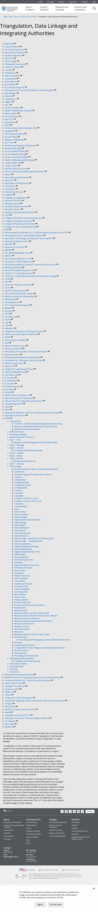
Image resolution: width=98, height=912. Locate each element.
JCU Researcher (21, 586)
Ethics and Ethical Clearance (26, 565)
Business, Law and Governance (55, 826)
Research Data (20, 610)
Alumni (8, 174)
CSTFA (8, 287)
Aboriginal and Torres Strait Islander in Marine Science (29, 90)
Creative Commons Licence (26, 498)
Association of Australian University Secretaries (26, 351)
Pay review (10, 724)
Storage (18, 642)
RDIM (5, 16)
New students (11, 113)
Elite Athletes (11, 93)
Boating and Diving (13, 267)
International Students (15, 52)
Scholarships (11, 78)
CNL (7, 322)
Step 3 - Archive (16, 447)
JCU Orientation (12, 116)
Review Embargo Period (25, 461)
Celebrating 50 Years (14, 192)
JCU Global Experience (15, 49)
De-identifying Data (23, 549)
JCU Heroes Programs (15, 87)
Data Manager (20, 517)
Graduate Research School (17, 206)
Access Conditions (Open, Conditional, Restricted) (36, 469)
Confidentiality (20, 487)
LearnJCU (73, 2)
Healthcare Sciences (56, 830)
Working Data (20, 653)
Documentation (21, 557)
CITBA (8, 279)
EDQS (7, 125)
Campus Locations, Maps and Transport (14, 826)
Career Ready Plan (13, 163)
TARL (7, 325)
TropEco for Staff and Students (19, 698)
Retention (18, 631)
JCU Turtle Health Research (17, 305)
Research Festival (13, 203)
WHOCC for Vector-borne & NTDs (20, 709)
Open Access (20, 597)
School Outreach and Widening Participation (25, 171)
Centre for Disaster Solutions (18, 284)
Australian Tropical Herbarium (19, 261)
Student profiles (12, 689)
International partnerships (17, 177)
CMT (7, 282)
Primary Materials (22, 602)
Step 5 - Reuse (16, 455)
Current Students (44, 8)
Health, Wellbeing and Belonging (20, 160)
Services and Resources (80, 831)
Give (94, 2)
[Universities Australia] (48, 869)
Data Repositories (22, 533)
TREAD (8, 695)
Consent (18, 490)
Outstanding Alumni (14, 404)
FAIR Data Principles (23, 567)
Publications (10, 73)
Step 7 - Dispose (17, 463)
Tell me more (56, 904)
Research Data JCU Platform (22, 437)
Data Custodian (21, 514)
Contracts (18, 493)
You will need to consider (27, 16)
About (6, 819)
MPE (7, 229)
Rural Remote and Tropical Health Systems (24, 235)
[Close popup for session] (94, 889)
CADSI (8, 319)
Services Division (12, 354)
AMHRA (8, 250)
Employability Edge (13, 148)
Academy (9, 194)
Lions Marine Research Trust (18, 258)
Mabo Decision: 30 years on (17, 395)
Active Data (19, 471)
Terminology (15, 466)
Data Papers (19, 525)
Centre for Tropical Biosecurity (19, 273)
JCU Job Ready (11, 136)
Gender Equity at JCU (14, 363)
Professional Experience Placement (21, 145)
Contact (84, 2)
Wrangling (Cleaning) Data (26, 655)
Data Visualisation (22, 543)
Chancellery (10, 186)
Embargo (18, 562)
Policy (7, 407)
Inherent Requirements (15, 372)
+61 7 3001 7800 (31, 861)
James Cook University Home (12, 7)
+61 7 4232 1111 (31, 857)
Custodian (18, 503)
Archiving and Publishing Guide (28, 450)
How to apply (11, 61)
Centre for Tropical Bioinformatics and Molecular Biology (31, 276)
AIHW (40, 800)
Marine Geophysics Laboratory (19, 398)
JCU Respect (10, 721)
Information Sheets (18, 663)
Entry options (11, 81)
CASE (7, 215)
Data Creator (20, 511)
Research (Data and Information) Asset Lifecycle (35, 426)
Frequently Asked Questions (22, 658)
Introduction (15, 421)
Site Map (13, 669)
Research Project (21, 626)
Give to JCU (10, 366)
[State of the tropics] (70, 869)
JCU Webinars (11, 380)
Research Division (13, 209)
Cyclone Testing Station (16, 290)
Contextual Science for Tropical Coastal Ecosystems (28, 680)
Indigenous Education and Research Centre (24, 331)
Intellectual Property (23, 583)
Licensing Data (21, 591)
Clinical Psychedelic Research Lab (20, 270)
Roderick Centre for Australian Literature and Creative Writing (33, 677)
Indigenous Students (33, 831)
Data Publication (21, 527)
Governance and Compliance (27, 429)
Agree (40, 904)
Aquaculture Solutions (15, 247)
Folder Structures (22, 575)
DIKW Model (19, 554)
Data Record (19, 530)
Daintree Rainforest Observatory (20, 296)
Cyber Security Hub (13, 348)
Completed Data (21, 482)
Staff (40, 2)
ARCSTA (8, 256)
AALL (7, 104)
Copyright (18, 495)
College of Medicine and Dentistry (20, 224)
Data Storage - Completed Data (28, 541)
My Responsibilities (18, 434)
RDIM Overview (16, 431)
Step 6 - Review (16, 458)
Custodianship (20, 506)
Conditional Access (22, 485)
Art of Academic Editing (15, 154)
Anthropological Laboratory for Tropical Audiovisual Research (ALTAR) (37, 232)
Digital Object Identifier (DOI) (27, 519)
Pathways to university (15, 64)
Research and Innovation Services (20, 212)
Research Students (32, 837)
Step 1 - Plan (12, 16)
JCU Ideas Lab (11, 317)
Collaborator (20, 479)
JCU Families (10, 84)
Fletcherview (10, 299)
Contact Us (14, 671)
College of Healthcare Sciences (19, 221)
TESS (7, 314)
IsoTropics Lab (12, 375)
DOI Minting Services (23, 559)
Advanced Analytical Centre (17, 241)
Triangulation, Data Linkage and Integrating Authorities (39, 647)
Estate (8, 337)
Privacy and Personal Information (29, 605)
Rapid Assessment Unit (15, 415)
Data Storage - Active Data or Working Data (34, 538)
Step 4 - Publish (17, 453)
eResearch (10, 328)
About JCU (9, 180)
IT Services (10, 377)
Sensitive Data (20, 637)
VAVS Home (10, 706)
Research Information (24, 623)
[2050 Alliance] (27, 870)
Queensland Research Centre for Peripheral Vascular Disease (32, 412)
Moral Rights (20, 594)
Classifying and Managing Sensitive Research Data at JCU (44, 639)
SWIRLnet (9, 692)
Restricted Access (22, 629)
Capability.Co (11, 99)
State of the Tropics (14, 683)
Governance (10, 189)
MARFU (8, 308)
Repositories (20, 607)
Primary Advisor (21, 599)
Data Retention (21, 535)
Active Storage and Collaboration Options (33, 474)
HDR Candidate (21, 578)
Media (8, 712)
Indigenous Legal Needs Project (19, 369)
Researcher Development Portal (19, 674)
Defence (9, 96)
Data (16, 509)
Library (61, 2)
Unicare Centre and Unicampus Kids (21, 128)
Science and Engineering (57, 836)
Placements (10, 122)
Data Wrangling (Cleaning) (26, 546)
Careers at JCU (11, 165)
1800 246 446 (8, 852)
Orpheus (9, 311)
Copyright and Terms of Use (18, 715)
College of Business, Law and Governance (24, 218)
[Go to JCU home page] (7, 810)
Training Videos (17, 666)
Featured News (9, 836)
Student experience (14, 55)
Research (9, 727)
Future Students (29, 8)
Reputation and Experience (17, 183)
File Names (19, 573)
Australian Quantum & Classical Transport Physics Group (30, 264)
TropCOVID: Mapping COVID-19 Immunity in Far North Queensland (35, 700)
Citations (18, 477)
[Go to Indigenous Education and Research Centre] (19, 878)
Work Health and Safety (16, 340)
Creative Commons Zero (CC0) (27, 501)
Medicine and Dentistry (57, 833)
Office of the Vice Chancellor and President (24, 401)
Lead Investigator (22, 589)
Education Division (13, 200)
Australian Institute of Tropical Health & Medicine (27, 718)
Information (19, 581)
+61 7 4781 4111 (31, 852)
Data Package (20, 522)
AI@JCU (8, 102)
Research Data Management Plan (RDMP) (33, 621)
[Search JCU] (94, 8)
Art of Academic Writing (15, 151)
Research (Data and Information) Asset (31, 613)
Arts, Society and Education (58, 822)
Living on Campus (13, 67)
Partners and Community (80, 8)
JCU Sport (9, 389)
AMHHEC (9, 244)
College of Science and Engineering (21, 226)
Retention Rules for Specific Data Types (32, 634)
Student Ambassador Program (19, 110)
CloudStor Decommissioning (27, 661)
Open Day (9, 58)
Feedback (90, 811)
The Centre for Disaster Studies (19, 293)
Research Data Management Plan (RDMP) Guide (35, 442)
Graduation (10, 131)
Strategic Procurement (15, 686)
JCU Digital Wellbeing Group (17, 253)
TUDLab (9, 703)
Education (75, 834)
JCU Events (10, 383)
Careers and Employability (17, 157)
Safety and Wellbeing (14, 139)
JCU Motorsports (13, 386)
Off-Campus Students (14, 134)
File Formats (19, 570)
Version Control (21, 650)
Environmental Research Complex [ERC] (23, 357)
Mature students (12, 75)
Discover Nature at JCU (15, 346)
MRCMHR (9, 44)
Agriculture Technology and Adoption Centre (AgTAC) (29, 238)
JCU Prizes (9, 142)
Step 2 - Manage (17, 445)
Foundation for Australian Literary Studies (24, 360)
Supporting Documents (24, 645)
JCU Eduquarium (12, 302)
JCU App (50, 2)
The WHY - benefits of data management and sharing (38, 423)
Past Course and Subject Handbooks (21, 334)
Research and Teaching (61, 8)
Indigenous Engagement (16, 197)
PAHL (7, 409)
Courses (9, 70)
